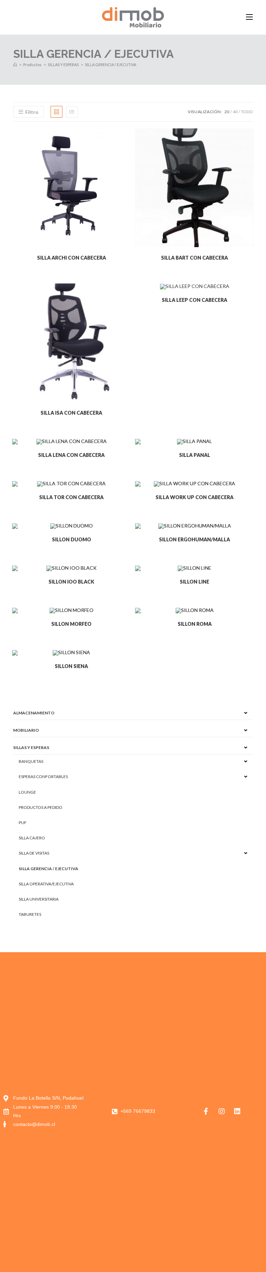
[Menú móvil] (249, 17)
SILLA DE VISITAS (34, 853)
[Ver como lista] (72, 112)
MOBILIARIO (26, 730)
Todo (247, 111)
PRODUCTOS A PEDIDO (40, 807)
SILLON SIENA (71, 666)
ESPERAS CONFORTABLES (43, 776)
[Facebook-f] (206, 1111)
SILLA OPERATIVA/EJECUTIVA (46, 883)
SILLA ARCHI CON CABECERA (71, 258)
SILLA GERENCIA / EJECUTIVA (110, 64)
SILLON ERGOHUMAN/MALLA (194, 539)
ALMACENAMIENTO (33, 712)
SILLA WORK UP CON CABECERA (194, 497)
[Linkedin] (237, 1111)
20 (226, 111)
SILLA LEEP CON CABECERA (194, 300)
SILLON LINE (194, 582)
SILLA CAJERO (32, 837)
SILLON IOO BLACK (71, 582)
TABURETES (30, 914)
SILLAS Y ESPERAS (31, 747)
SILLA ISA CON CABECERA (71, 413)
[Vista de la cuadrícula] (56, 112)
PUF (23, 822)
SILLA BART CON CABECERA (194, 258)
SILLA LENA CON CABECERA (71, 455)
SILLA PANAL (194, 455)
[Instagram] (222, 1111)
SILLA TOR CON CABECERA (71, 497)
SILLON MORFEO (71, 624)
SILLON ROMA (195, 624)
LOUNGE (27, 792)
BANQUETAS (31, 761)
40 (235, 111)
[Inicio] (15, 64)
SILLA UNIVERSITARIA (39, 899)
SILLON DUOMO (71, 539)
